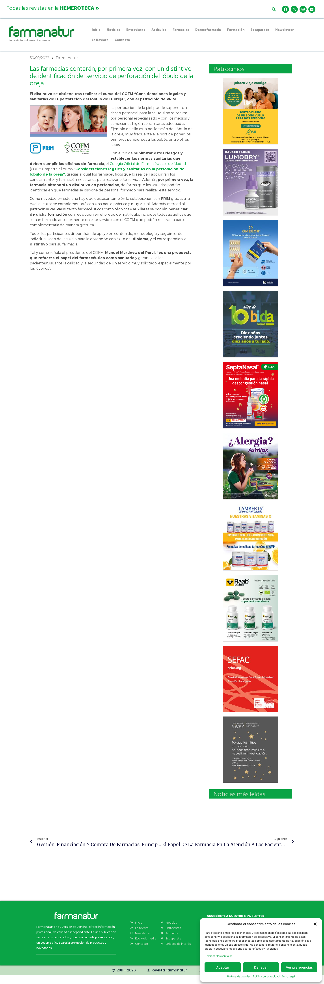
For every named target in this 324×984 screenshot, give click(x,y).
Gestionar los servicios (218, 956)
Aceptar (222, 967)
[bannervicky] (250, 749)
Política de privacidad (266, 976)
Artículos (158, 30)
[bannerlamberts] (250, 111)
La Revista (100, 40)
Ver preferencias (299, 967)
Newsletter (284, 30)
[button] (315, 924)
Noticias (113, 30)
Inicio (96, 30)
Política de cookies (239, 976)
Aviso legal (288, 976)
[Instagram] (303, 9)
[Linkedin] (311, 9)
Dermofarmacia (208, 30)
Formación (235, 30)
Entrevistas (135, 30)
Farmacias (181, 30)
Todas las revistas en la (52, 8)
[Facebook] (285, 9)
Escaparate (260, 30)
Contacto (122, 40)
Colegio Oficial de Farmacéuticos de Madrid (147, 164)
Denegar (261, 967)
